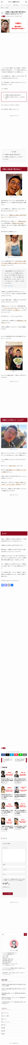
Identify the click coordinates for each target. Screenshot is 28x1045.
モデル (4, 1025)
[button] (3, 754)
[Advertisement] (14, 48)
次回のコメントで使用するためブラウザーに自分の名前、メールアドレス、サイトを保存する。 (14, 880)
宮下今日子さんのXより (15, 257)
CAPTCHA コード (6, 887)
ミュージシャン (6, 1022)
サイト (4, 874)
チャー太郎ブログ (14, 2)
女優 (4, 1031)
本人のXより (15, 196)
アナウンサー (6, 1013)
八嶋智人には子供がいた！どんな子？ (14, 156)
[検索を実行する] (25, 934)
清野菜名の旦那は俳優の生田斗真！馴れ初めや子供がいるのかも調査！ (14, 985)
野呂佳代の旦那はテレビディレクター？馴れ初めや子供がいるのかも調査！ (14, 998)
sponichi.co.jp (10, 285)
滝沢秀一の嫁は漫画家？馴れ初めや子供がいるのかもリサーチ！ (14, 989)
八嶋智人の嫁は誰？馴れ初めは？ (13, 154)
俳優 (4, 16)
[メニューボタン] (2, 2)
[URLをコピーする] (25, 754)
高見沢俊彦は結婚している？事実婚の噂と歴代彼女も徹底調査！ (14, 994)
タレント (5, 1019)
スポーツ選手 (6, 1016)
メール (5, 869)
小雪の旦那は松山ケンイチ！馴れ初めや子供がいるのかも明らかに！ (14, 1002)
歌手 (4, 1033)
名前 (4, 864)
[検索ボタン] (26, 2)
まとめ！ (7, 159)
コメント (5, 847)
